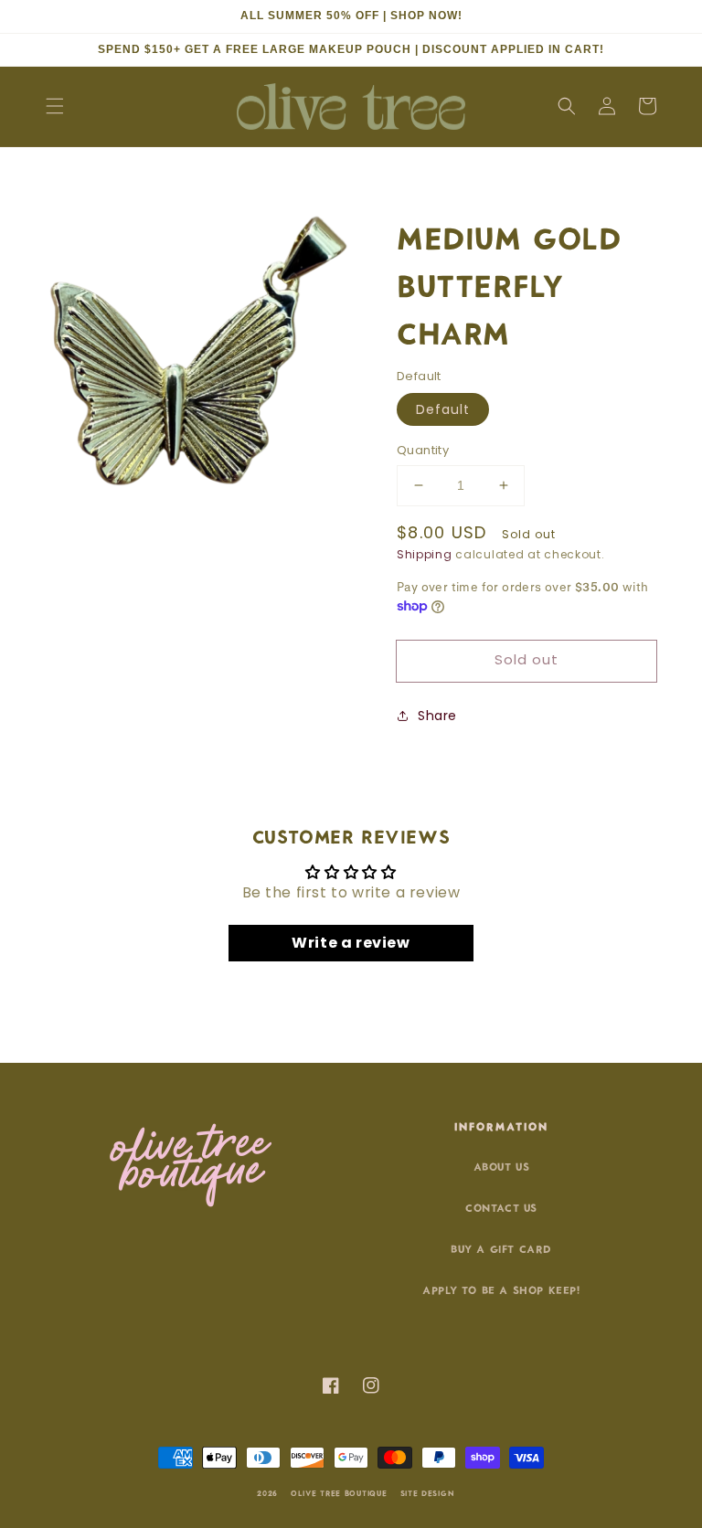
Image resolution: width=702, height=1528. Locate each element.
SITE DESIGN (427, 1492)
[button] (55, 106)
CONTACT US (501, 1207)
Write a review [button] (351, 942)
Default (443, 409)
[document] (198, 355)
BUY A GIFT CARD (501, 1248)
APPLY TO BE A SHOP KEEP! (501, 1289)
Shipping (424, 554)
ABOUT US (501, 1165)
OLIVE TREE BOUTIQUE (339, 1492)
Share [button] (437, 715)
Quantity (423, 450)
